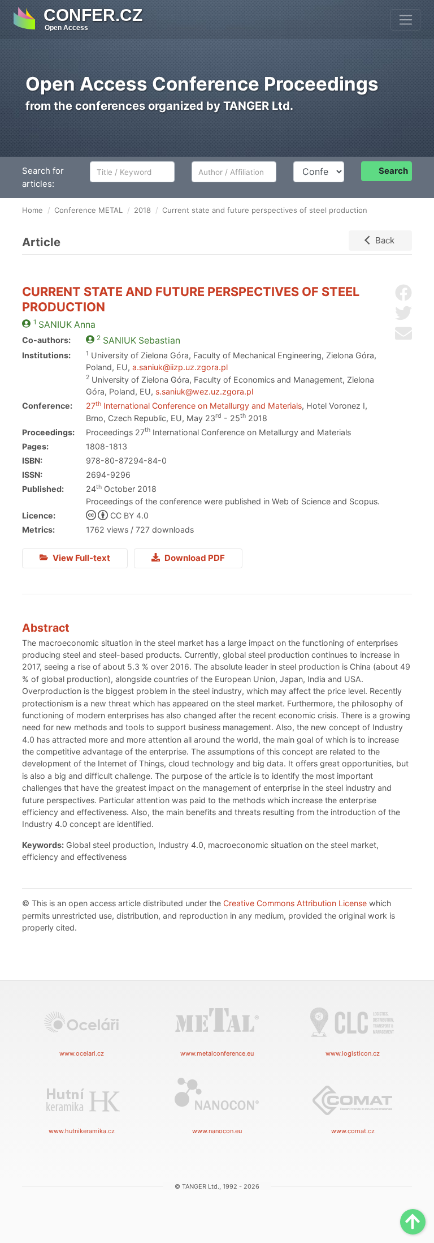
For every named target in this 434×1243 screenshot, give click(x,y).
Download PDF (194, 557)
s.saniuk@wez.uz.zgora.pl (204, 391)
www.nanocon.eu (217, 1131)
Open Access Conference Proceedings (202, 83)
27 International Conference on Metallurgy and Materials (194, 405)
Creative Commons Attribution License (295, 903)
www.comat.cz (353, 1131)
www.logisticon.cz (353, 1053)
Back (384, 240)
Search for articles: (43, 177)
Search (393, 170)
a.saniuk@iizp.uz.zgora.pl (180, 367)
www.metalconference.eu (217, 1053)
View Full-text (80, 557)
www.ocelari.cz (81, 1053)
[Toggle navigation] (405, 20)
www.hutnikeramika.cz (82, 1131)
